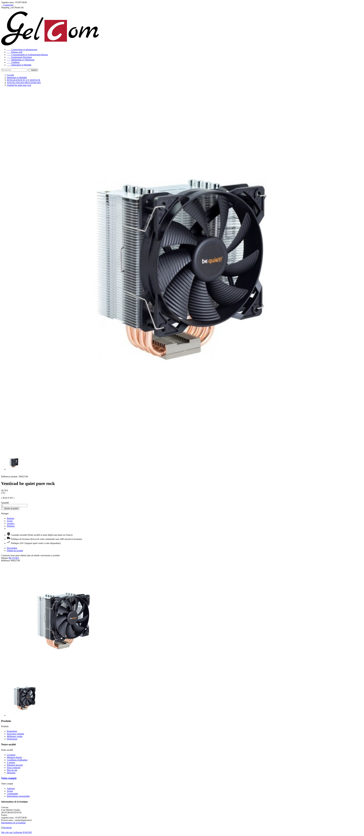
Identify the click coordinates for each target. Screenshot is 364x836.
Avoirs (10, 791)
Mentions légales (14, 757)
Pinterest (11, 526)
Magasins (11, 772)
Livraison (11, 755)
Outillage (13, 62)
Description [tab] (12, 548)
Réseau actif (14, 52)
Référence (6, 560)
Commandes (12, 793)
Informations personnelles (18, 796)
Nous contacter (13, 767)
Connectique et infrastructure (22, 49)
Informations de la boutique (13, 823)
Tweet (9, 521)
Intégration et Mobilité (19, 65)
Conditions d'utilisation (17, 760)
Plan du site (12, 770)
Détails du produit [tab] (15, 550)
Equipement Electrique (19, 57)
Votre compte (8, 778)
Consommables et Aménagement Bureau (27, 54)
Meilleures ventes (14, 736)
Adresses (11, 788)
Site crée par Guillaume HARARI (16, 832)
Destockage (12, 739)
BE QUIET (14, 558)
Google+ (11, 523)
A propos (11, 762)
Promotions (12, 731)
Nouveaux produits (15, 734)
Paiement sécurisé (15, 765)
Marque (4, 558)
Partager (10, 518)
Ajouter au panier (10, 508)
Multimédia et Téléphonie (20, 60)
